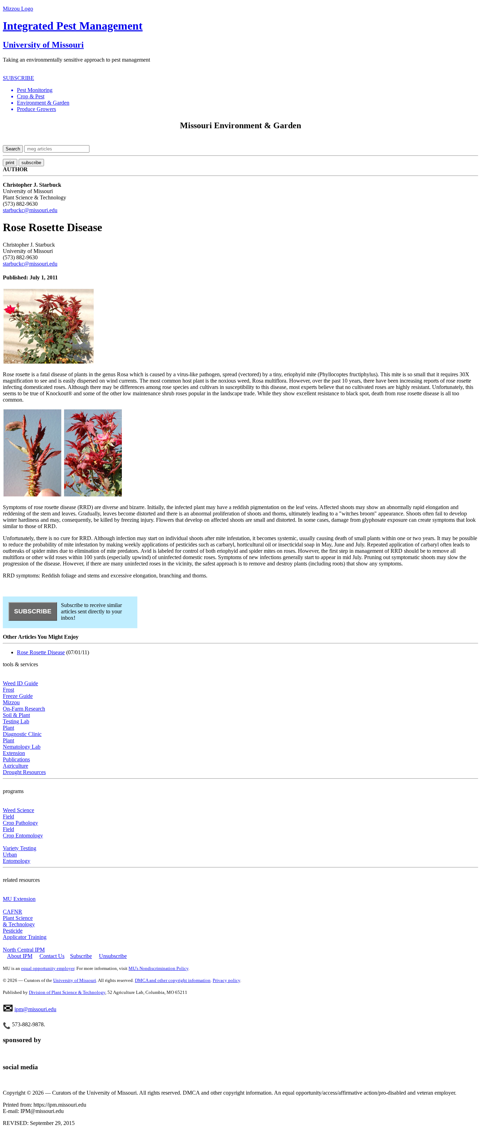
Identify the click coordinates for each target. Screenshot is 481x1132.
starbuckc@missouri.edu (30, 210)
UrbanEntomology (16, 858)
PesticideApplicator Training (24, 934)
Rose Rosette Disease (41, 652)
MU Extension (19, 899)
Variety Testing (19, 848)
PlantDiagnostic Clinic (22, 731)
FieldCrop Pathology (20, 820)
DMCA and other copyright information (173, 980)
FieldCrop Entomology (23, 832)
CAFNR (12, 912)
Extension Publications (16, 756)
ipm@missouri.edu (35, 1009)
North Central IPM (24, 950)
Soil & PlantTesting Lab (16, 718)
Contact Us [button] (51, 956)
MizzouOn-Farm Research (24, 705)
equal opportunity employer (47, 968)
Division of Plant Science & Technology (67, 992)
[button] (247, 90)
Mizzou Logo (18, 9)
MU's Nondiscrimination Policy (158, 968)
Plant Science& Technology (19, 921)
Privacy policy (226, 980)
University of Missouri (43, 44)
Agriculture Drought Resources (24, 769)
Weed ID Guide (20, 683)
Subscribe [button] (81, 956)
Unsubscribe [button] (113, 956)
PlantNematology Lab (21, 743)
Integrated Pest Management (73, 25)
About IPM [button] (19, 956)
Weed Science (18, 810)
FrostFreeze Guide (18, 693)
